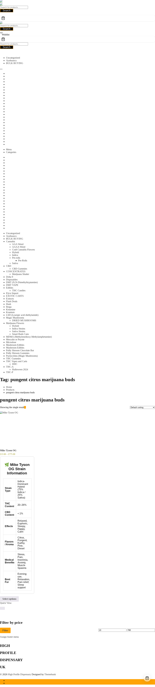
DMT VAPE (12, 285)
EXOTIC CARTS (15, 296)
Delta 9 (9, 277)
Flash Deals (11, 301)
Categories (11, 152)
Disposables (12, 279)
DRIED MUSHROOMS (24, 320)
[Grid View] (25, 407)
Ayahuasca (11, 60)
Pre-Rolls (22, 260)
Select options (9, 599)
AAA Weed (17, 244)
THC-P (9, 372)
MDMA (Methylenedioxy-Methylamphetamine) (29, 336)
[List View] (27, 407)
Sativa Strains (18, 331)
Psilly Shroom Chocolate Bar (20, 350)
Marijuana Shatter (20, 274)
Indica (15, 255)
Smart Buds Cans (20, 334)
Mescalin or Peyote (15, 339)
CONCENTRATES (15, 271)
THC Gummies (13, 358)
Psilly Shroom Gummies (17, 353)
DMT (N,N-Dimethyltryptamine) (22, 282)
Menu (9, 149)
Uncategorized (13, 57)
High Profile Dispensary (19, 674)
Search (6, 10)
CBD (8, 266)
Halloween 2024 (20, 369)
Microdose (11, 342)
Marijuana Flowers (15, 323)
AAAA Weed (18, 247)
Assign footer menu (9, 637)
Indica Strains (18, 328)
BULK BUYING (14, 63)
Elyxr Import (12, 293)
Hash (8, 304)
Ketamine (10, 309)
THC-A (10, 366)
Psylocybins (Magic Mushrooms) (22, 356)
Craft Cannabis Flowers (23, 249)
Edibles (9, 287)
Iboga (9, 307)
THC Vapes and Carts (16, 361)
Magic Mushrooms (15, 317)
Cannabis (10, 241)
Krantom (10, 312)
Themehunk (50, 674)
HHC (14, 364)
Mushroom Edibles (15, 345)
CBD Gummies (19, 268)
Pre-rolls (16, 257)
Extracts (10, 298)
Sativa (15, 263)
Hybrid (15, 252)
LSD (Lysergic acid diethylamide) (22, 315)
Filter (5, 630)
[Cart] (77, 18)
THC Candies (18, 290)
